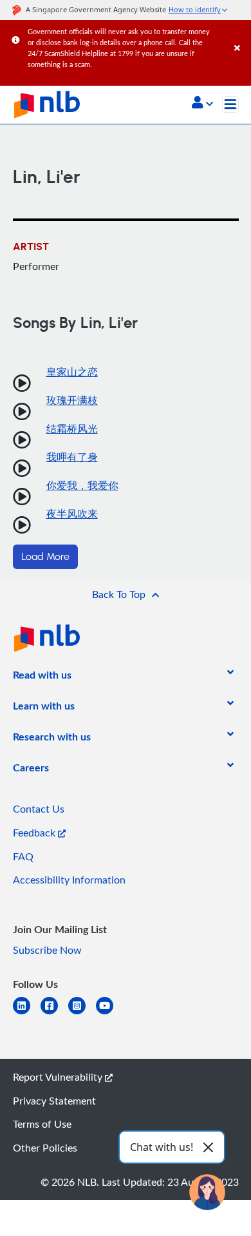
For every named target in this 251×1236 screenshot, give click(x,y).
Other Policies (45, 1148)
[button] (202, 103)
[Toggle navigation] (230, 104)
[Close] (240, 35)
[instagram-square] (82, 1013)
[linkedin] (27, 1013)
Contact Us (38, 809)
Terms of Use (42, 1124)
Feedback (35, 833)
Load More (45, 557)
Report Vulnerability (59, 1077)
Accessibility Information (69, 880)
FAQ (23, 856)
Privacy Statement (54, 1101)
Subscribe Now (47, 950)
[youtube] (110, 1013)
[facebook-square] (54, 1013)
